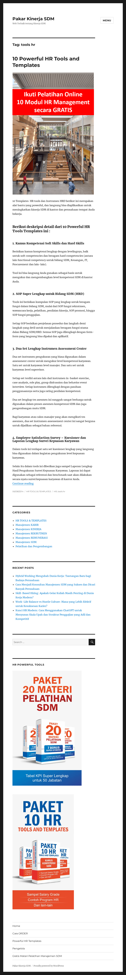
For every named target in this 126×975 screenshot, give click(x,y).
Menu (107, 20)
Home (16, 926)
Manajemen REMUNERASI (32, 537)
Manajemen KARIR (27, 524)
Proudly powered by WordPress (48, 966)
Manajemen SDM (26, 542)
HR (55, 491)
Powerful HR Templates (26, 941)
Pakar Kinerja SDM (33, 18)
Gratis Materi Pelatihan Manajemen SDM (37, 956)
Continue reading (23, 483)
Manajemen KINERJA (28, 529)
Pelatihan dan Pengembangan (34, 546)
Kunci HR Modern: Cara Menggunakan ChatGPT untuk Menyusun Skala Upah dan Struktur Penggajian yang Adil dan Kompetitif (53, 614)
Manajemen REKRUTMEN (31, 533)
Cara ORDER (20, 933)
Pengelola (18, 948)
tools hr (61, 491)
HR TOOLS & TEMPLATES (38, 491)
